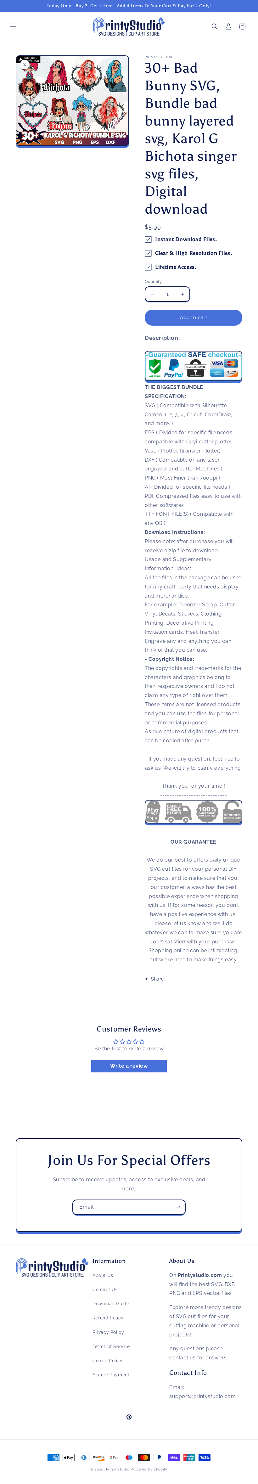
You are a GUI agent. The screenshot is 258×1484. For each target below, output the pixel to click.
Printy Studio (118, 1469)
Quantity (153, 281)
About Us (103, 1275)
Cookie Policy (108, 1360)
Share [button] (157, 978)
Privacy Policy (108, 1332)
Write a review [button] (129, 1066)
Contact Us (105, 1289)
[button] (13, 26)
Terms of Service (111, 1346)
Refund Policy (108, 1317)
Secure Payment (111, 1374)
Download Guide (111, 1303)
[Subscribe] (178, 1207)
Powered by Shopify (149, 1469)
